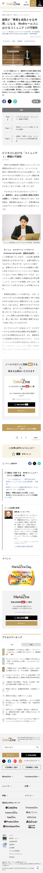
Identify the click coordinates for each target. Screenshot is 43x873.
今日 (12, 645)
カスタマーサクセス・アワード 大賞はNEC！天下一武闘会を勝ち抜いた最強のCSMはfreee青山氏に (23, 676)
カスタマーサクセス (30, 41)
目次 (21, 110)
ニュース (5, 786)
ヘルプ (11, 835)
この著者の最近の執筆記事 (23, 546)
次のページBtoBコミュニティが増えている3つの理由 (21, 427)
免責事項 (11, 844)
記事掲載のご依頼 (32, 767)
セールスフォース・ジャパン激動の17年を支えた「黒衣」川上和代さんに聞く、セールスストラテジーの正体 (23, 661)
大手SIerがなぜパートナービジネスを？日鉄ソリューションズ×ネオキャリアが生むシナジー (22, 720)
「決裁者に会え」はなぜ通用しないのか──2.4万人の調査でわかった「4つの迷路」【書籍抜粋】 (22, 669)
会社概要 (11, 848)
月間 (31, 645)
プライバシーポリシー (15, 854)
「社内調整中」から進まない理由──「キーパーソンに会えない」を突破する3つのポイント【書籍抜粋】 (23, 651)
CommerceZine (31, 776)
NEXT (36, 438)
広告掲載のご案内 (11, 767)
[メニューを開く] (3, 3)
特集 (4, 795)
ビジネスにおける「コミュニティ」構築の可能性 (27, 118)
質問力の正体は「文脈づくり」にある (19, 696)
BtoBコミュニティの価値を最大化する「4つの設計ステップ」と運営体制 (22, 488)
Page (7, 128)
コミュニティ (6, 41)
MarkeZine (6, 776)
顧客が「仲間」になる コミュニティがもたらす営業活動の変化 (27, 138)
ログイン (22, 411)
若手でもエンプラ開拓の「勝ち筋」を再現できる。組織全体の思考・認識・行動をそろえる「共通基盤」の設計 (23, 711)
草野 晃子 (12, 33)
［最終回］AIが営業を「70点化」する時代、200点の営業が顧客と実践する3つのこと (22, 683)
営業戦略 (20, 41)
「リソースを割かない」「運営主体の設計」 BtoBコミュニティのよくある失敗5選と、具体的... (22, 481)
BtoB (13, 41)
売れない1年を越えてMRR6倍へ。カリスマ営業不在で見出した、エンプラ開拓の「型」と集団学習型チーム (23, 702)
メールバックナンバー (23, 399)
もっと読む (8, 497)
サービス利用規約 (14, 851)
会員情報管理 (13, 841)
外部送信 (11, 857)
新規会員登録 (22, 405)
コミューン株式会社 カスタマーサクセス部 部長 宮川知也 (19, 31)
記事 (26, 786)
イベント (28, 795)
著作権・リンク (13, 838)
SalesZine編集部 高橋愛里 (26, 33)
